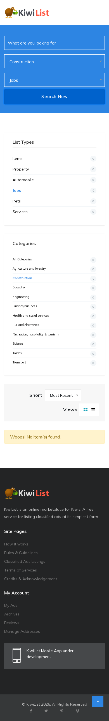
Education (53, 287)
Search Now (54, 96)
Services (53, 211)
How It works (16, 544)
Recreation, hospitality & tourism (53, 334)
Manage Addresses (22, 631)
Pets (53, 201)
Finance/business (53, 306)
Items (53, 158)
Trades (53, 353)
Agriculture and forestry (53, 269)
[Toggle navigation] (97, 12)
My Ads (11, 605)
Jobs (53, 190)
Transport (53, 362)
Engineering (53, 297)
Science (53, 344)
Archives (12, 614)
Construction (53, 278)
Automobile (53, 179)
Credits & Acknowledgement (30, 578)
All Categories (53, 259)
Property (53, 169)
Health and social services (53, 316)
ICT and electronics (53, 325)
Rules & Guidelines (21, 552)
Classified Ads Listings (24, 561)
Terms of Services (20, 570)
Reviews (11, 622)
